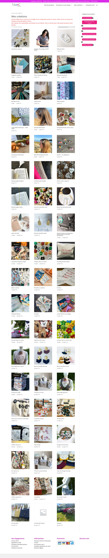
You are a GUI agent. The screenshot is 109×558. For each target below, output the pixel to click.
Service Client (15, 541)
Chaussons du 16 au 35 (89, 28)
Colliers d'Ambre (87, 45)
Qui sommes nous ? (39, 544)
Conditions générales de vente (42, 546)
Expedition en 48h (16, 542)
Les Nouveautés (87, 18)
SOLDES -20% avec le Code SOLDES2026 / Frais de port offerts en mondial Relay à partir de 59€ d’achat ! (66, 1)
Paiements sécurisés (16, 548)
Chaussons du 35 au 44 (89, 34)
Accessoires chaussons (89, 39)
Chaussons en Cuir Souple (89, 22)
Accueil (13, 13)
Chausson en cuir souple (63, 5)
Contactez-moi (90, 5)
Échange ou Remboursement (19, 544)
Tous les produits (49, 5)
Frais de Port (14, 546)
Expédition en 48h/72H (36, 1)
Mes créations (78, 5)
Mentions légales (38, 548)
